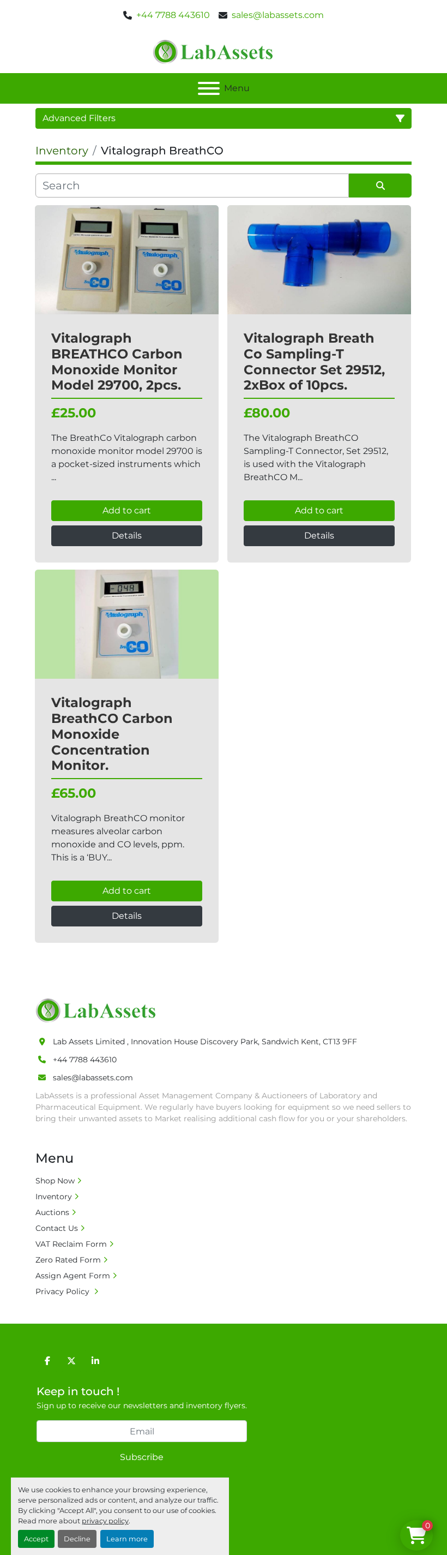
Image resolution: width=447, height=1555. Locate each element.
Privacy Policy (63, 1291)
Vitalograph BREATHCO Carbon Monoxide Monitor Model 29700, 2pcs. (117, 361)
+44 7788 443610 (173, 15)
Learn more (127, 1539)
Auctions (52, 1212)
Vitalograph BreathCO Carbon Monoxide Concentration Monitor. (112, 734)
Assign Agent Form (72, 1276)
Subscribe (142, 1457)
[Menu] (209, 88)
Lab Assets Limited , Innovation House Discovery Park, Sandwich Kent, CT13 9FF (205, 1041)
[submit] (380, 186)
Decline (77, 1539)
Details (127, 535)
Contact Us (56, 1228)
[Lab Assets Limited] (98, 1010)
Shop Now (55, 1181)
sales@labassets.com (278, 15)
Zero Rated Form (68, 1260)
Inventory (53, 1196)
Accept (36, 1539)
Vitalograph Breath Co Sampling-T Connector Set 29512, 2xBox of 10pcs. (314, 361)
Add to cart (126, 510)
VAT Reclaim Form (71, 1244)
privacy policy (105, 1521)
